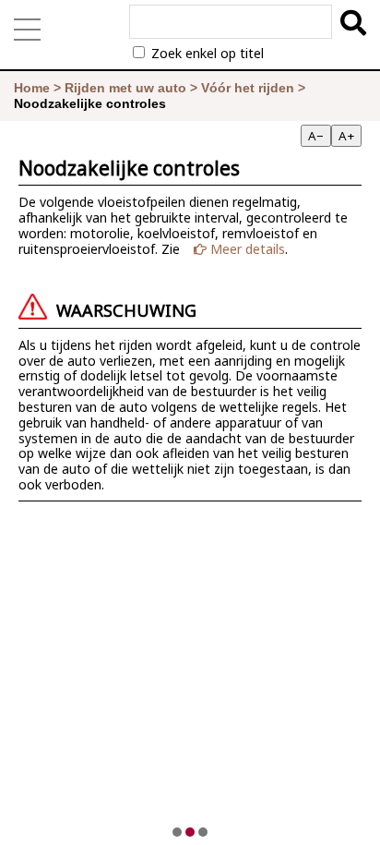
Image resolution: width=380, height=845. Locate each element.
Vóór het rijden (247, 87)
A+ (346, 135)
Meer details (246, 249)
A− (316, 135)
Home (32, 87)
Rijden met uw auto (125, 87)
